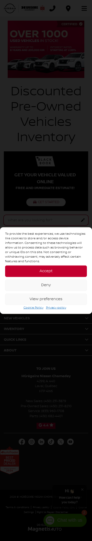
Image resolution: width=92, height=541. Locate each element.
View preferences (46, 299)
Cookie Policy (33, 307)
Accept (46, 271)
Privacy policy (56, 307)
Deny (46, 285)
